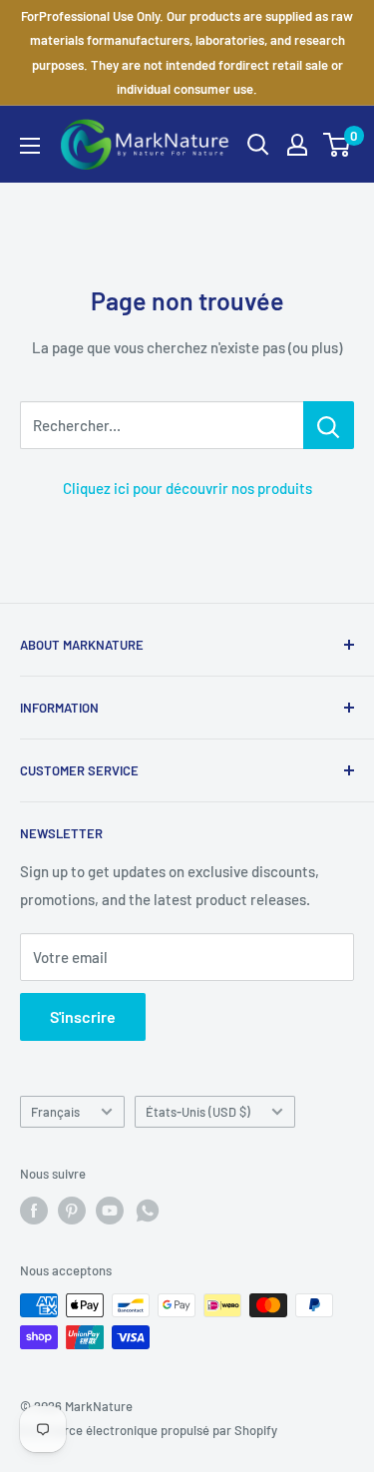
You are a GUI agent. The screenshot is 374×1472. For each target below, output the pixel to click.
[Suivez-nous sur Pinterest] (72, 1211)
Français (55, 1112)
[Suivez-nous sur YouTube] (110, 1211)
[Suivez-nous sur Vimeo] (148, 1211)
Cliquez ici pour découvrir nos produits (187, 488)
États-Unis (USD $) (198, 1112)
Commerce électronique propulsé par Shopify (148, 1430)
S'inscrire (83, 1016)
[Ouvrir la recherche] (258, 145)
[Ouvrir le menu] (30, 146)
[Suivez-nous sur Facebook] (34, 1211)
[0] (337, 145)
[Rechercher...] (328, 425)
